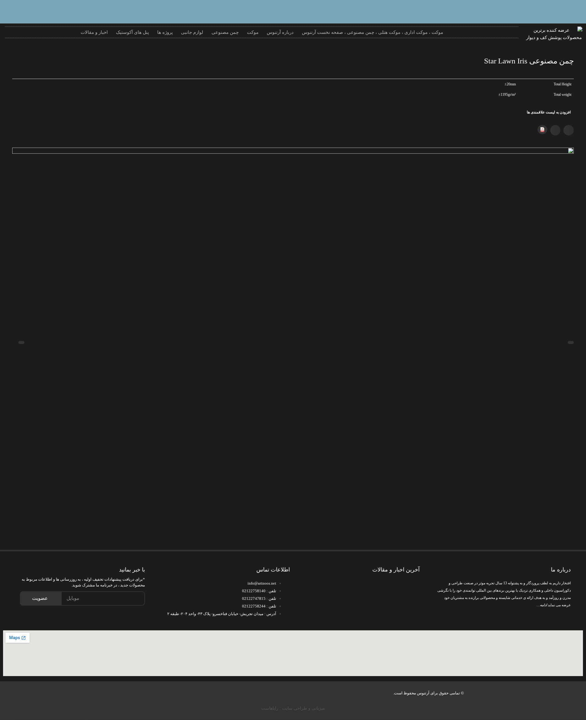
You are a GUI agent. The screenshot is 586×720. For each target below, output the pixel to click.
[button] (568, 130)
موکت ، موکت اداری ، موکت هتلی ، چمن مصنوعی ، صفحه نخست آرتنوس (372, 32)
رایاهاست (269, 708)
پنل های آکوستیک (132, 32)
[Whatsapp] (575, 10)
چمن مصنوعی (225, 32)
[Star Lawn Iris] (293, 335)
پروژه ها (165, 32)
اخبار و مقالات (94, 32)
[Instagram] (555, 10)
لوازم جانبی (192, 32)
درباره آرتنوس (280, 32)
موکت (253, 32)
